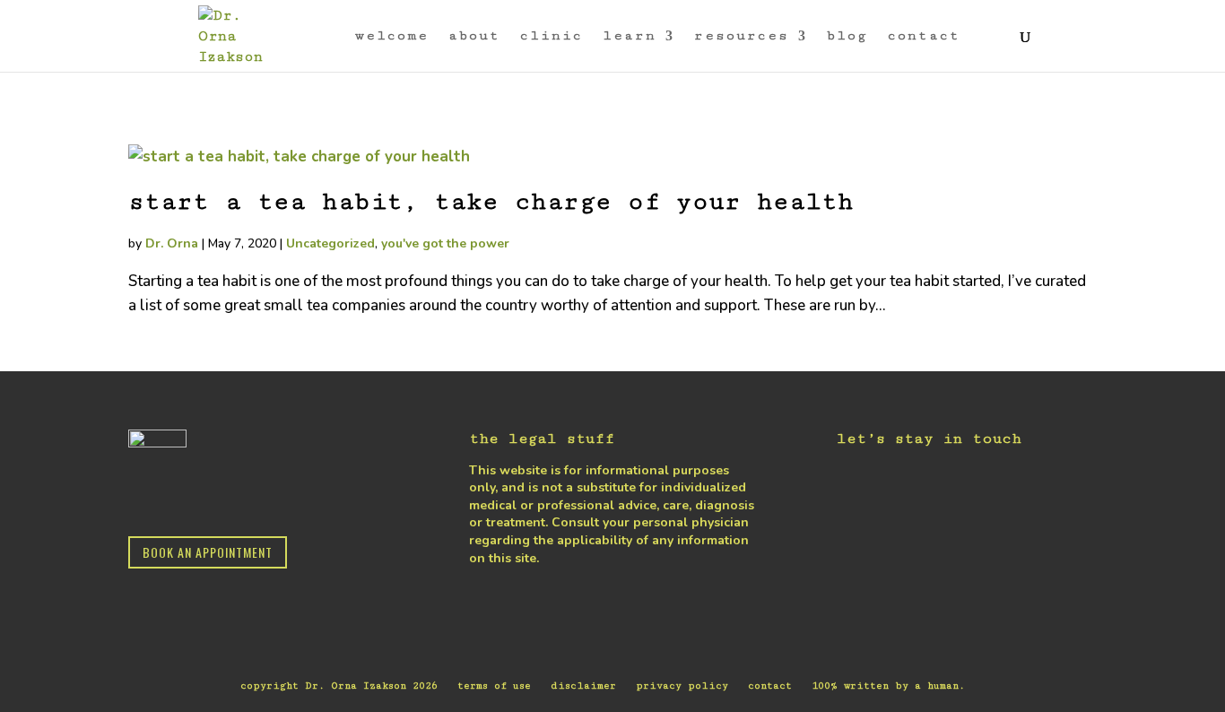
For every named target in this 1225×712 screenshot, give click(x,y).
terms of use (494, 685)
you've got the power (445, 243)
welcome (392, 36)
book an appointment (208, 552)
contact (924, 36)
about (474, 36)
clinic (551, 36)
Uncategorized (330, 243)
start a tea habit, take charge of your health (491, 201)
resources (741, 36)
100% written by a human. (888, 685)
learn (629, 36)
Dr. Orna (171, 243)
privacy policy (682, 685)
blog (847, 36)
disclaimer (583, 685)
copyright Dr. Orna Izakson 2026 (339, 685)
